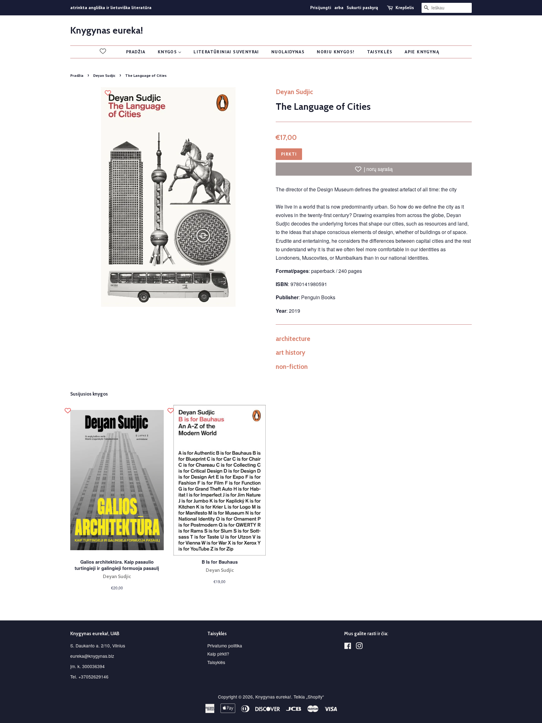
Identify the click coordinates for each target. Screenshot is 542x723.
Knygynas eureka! (106, 30)
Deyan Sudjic (104, 75)
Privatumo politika (224, 645)
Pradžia (76, 75)
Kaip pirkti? (218, 654)
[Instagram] (359, 647)
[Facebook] (347, 647)
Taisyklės (216, 662)
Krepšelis (405, 7)
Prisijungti (320, 7)
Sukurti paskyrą (362, 7)
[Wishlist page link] (103, 51)
